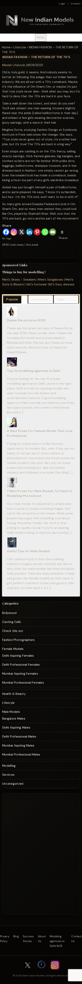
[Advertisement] (44, 808)
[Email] (52, 231)
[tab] (15, 299)
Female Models (12, 649)
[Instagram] (13, 231)
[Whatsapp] (44, 231)
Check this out (12, 631)
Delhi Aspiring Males (16, 728)
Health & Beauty (14, 694)
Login (62, 3)
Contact (75, 3)
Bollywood (9, 613)
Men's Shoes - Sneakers (19, 280)
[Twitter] (27, 971)
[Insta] (55, 971)
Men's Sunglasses (50, 280)
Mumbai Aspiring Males (18, 746)
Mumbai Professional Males (21, 755)
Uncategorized (12, 784)
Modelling (9, 766)
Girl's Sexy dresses (61, 284)
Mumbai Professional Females (23, 683)
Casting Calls (11, 622)
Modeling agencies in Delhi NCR (57, 941)
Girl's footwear (36, 284)
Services (8, 775)
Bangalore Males (13, 719)
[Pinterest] (37, 231)
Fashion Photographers (18, 640)
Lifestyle (20, 47)
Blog (16, 936)
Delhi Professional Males (19, 737)
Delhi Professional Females (21, 665)
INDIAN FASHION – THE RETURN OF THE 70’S (36, 57)
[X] (21, 231)
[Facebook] (6, 231)
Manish (7, 65)
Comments (39, 299)
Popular (12, 299)
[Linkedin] (29, 231)
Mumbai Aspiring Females (20, 674)
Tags (60, 299)
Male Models (11, 712)
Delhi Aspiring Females (18, 656)
